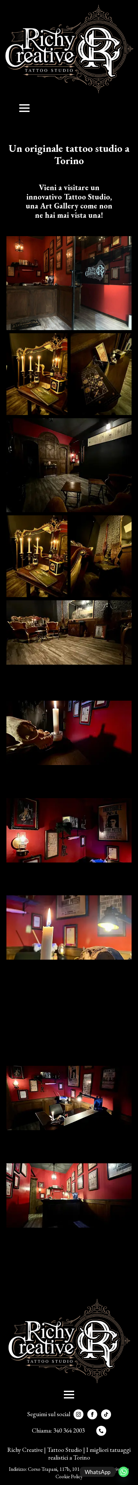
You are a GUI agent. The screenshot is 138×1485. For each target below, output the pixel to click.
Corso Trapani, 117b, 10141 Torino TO (68, 1469)
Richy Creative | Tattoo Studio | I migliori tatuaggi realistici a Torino (69, 1454)
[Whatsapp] (123, 1472)
